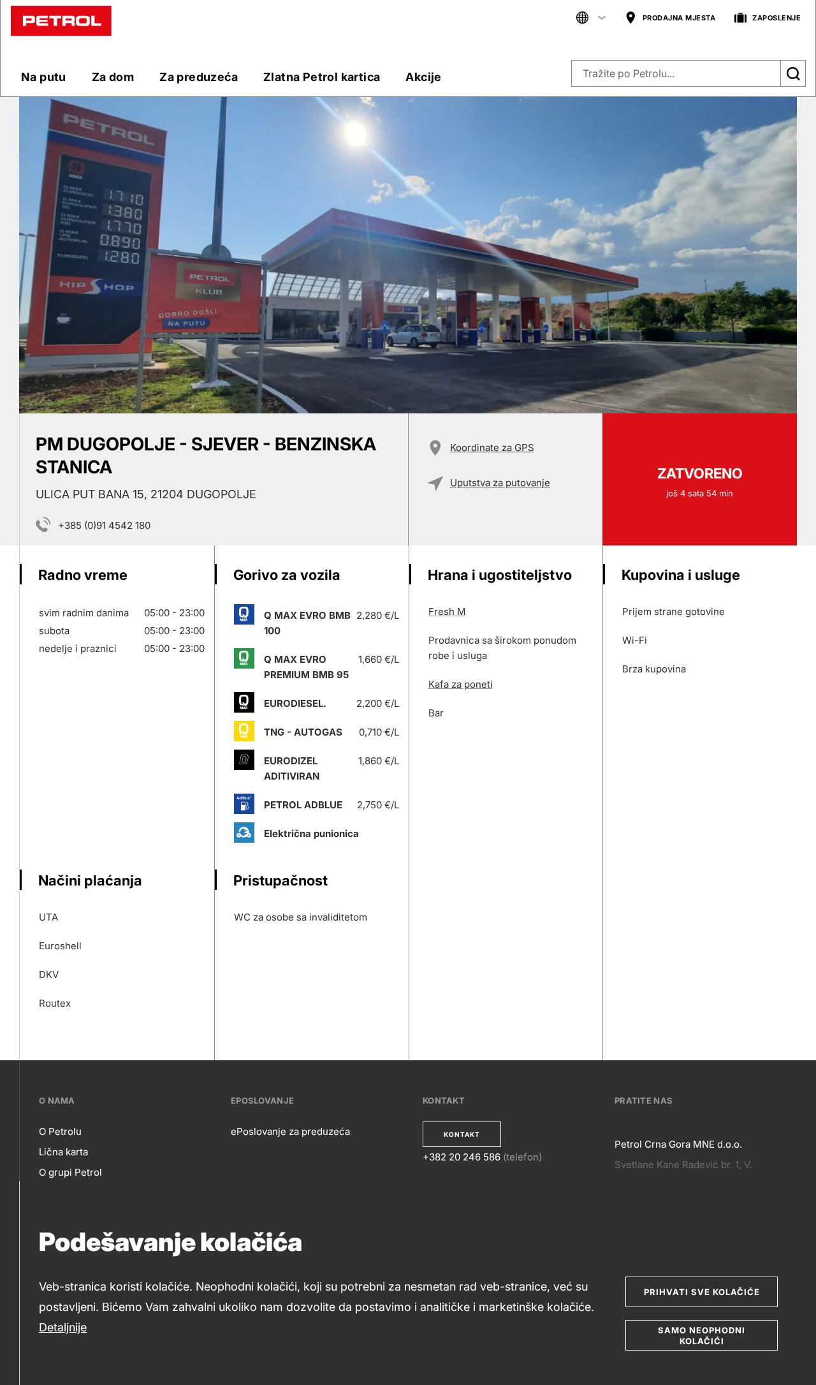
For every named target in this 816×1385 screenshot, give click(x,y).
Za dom (113, 77)
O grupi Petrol (70, 1172)
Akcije (423, 77)
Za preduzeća (198, 77)
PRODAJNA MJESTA (679, 17)
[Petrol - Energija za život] (61, 20)
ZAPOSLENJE (776, 17)
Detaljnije (63, 1327)
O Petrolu (60, 1131)
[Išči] (793, 73)
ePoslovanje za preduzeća (290, 1131)
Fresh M (447, 611)
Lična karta (63, 1152)
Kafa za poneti (460, 684)
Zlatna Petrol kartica (321, 77)
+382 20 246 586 (461, 1157)
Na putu (43, 77)
